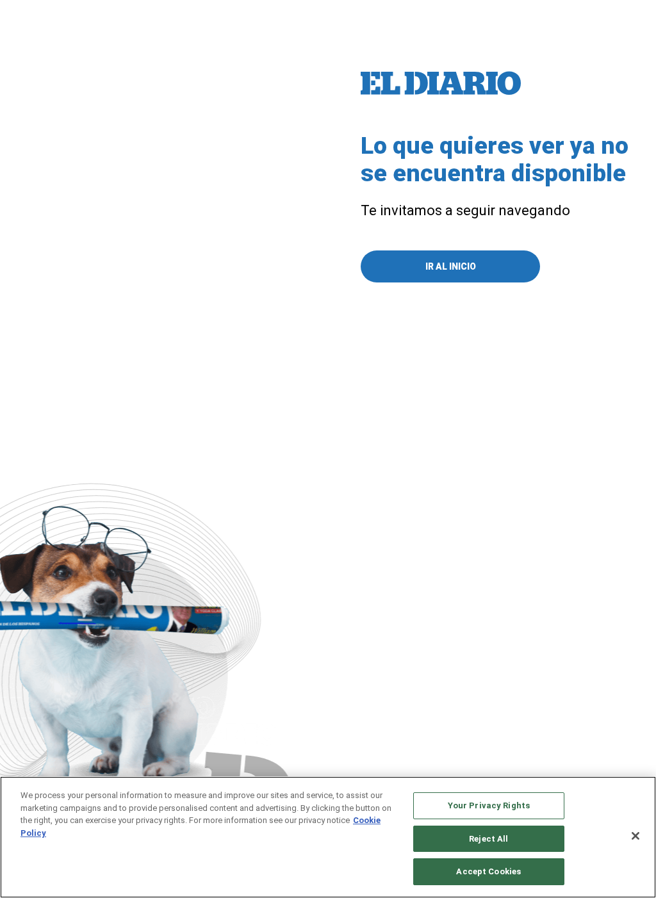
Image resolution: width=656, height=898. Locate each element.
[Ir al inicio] (441, 83)
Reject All (488, 839)
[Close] (635, 836)
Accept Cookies (488, 871)
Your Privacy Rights (489, 805)
